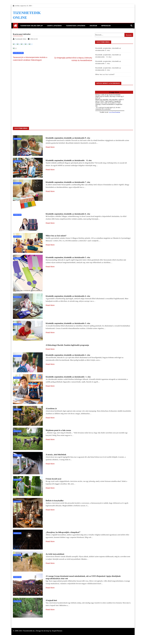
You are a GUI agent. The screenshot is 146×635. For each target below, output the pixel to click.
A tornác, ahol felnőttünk (56, 454)
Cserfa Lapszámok (54, 25)
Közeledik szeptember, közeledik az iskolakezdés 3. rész (68, 323)
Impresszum (106, 25)
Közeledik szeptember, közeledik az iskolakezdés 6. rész (68, 214)
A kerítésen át (51, 408)
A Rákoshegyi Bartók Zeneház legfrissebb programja (67, 345)
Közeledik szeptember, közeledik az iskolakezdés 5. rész (68, 257)
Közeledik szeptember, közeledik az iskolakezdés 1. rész (68, 377)
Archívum (93, 25)
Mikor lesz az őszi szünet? (105, 74)
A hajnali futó (51, 600)
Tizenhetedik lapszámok (75, 25)
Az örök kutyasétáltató (55, 554)
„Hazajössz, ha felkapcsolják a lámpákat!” (63, 532)
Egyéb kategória (18, 52)
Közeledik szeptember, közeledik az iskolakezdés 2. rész (68, 355)
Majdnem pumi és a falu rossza (58, 430)
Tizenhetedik (17, 138)
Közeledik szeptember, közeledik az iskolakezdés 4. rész (68, 296)
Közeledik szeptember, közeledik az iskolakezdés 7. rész (68, 182)
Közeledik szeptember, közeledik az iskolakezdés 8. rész (69, 160)
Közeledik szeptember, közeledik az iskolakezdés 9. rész (68, 138)
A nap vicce (114, 92)
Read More (50, 147)
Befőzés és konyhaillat (54, 501)
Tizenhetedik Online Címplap (31, 25)
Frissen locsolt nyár (53, 479)
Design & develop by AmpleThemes (49, 631)
